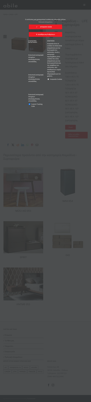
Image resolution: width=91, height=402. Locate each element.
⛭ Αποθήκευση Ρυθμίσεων (45, 34)
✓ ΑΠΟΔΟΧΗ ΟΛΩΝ (45, 27)
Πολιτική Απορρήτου (45, 22)
